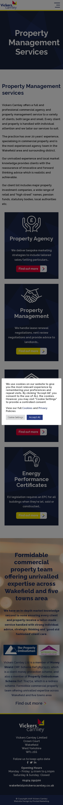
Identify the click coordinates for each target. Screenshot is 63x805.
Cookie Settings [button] (15, 417)
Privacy (42, 408)
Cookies (27, 408)
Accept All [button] (34, 417)
